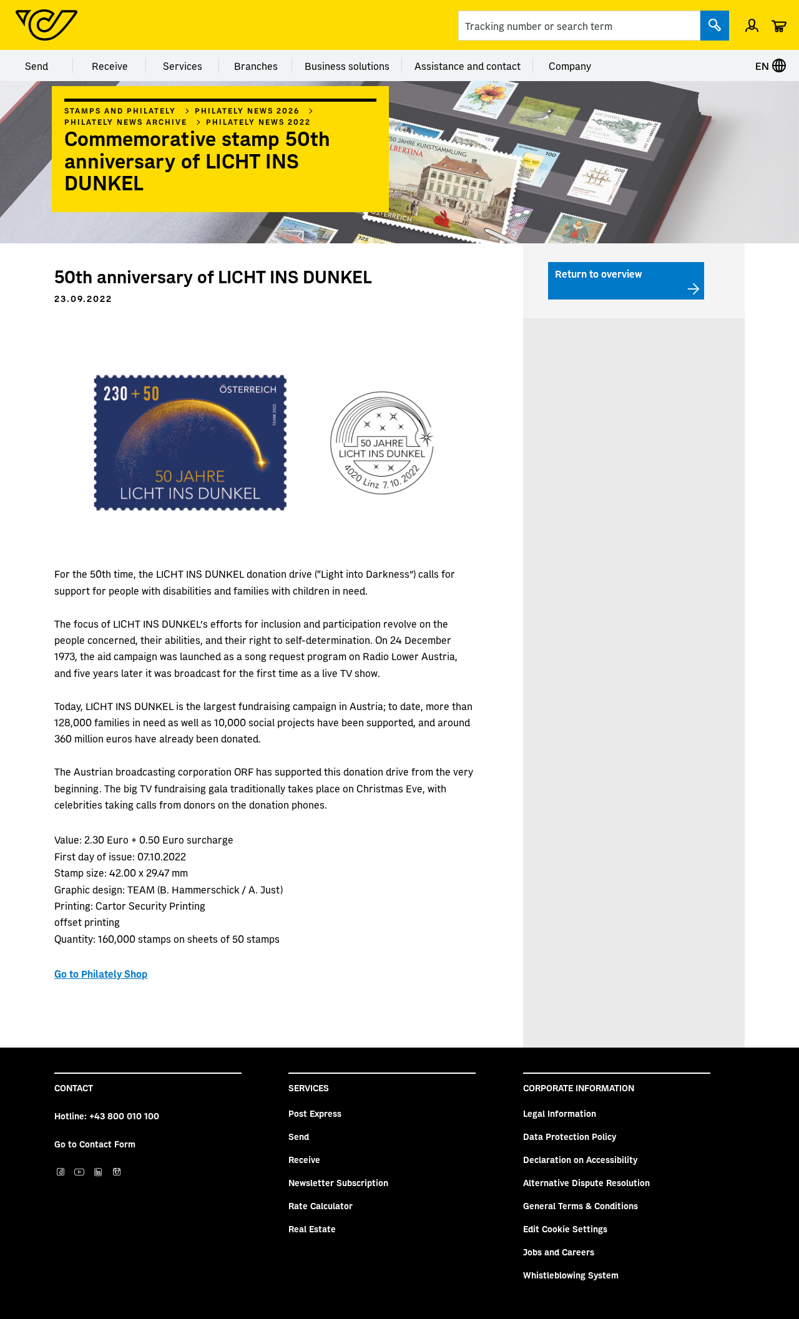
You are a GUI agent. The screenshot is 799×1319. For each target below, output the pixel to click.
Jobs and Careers (558, 1251)
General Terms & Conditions (580, 1205)
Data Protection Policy (569, 1136)
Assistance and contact (467, 66)
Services (182, 66)
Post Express (314, 1113)
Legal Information (559, 1113)
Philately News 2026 (247, 110)
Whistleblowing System (571, 1274)
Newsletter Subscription (338, 1182)
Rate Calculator (320, 1205)
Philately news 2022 (258, 121)
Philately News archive (125, 121)
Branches (256, 66)
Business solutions (347, 66)
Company (570, 66)
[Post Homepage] (46, 25)
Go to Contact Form (94, 1143)
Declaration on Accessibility (580, 1159)
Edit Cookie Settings (565, 1228)
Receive (110, 66)
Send (36, 66)
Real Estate (312, 1228)
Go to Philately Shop (100, 973)
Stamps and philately (120, 110)
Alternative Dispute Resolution (586, 1182)
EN (763, 66)
